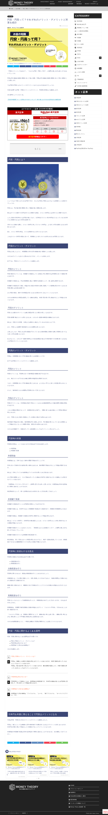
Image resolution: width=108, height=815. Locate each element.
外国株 (79, 41)
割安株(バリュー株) (82, 27)
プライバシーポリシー (76, 788)
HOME (72, 785)
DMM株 (78, 126)
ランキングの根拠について (78, 803)
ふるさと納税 (81, 72)
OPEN (60, 148)
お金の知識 (10, 16)
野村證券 (78, 130)
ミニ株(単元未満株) (82, 31)
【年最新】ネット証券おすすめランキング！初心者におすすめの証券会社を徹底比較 (34, 99)
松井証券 (78, 112)
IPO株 (79, 50)
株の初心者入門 (81, 24)
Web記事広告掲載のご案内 (78, 796)
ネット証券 (80, 44)
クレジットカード (82, 82)
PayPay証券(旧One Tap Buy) (84, 148)
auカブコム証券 (80, 119)
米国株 (79, 37)
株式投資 (79, 2)
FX (78, 75)
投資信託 (47, 2)
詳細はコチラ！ (38, 136)
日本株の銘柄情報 (82, 86)
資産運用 (65, 2)
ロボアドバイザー (82, 64)
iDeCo (79, 54)
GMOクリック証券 (81, 123)
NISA (78, 57)
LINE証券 (79, 144)
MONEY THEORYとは (91, 2)
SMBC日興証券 (80, 141)
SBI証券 (78, 97)
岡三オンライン (80, 134)
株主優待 (79, 34)
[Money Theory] (20, 5)
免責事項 (72, 792)
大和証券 (78, 137)
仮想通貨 (79, 68)
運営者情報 (73, 799)
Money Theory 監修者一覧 (78, 807)
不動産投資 (80, 79)
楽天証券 (78, 108)
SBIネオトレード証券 (82, 105)
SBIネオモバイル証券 (82, 101)
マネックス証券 (80, 115)
